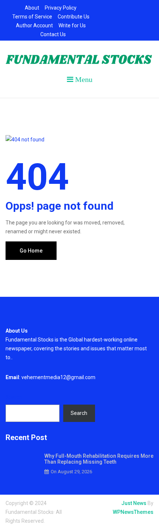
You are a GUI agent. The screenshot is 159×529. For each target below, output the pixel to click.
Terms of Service (32, 17)
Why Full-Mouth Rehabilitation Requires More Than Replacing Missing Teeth (98, 459)
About (32, 8)
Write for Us (72, 25)
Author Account (34, 25)
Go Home (31, 251)
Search (14, 397)
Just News (133, 503)
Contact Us (53, 34)
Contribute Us (73, 17)
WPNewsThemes (133, 512)
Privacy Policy (61, 8)
